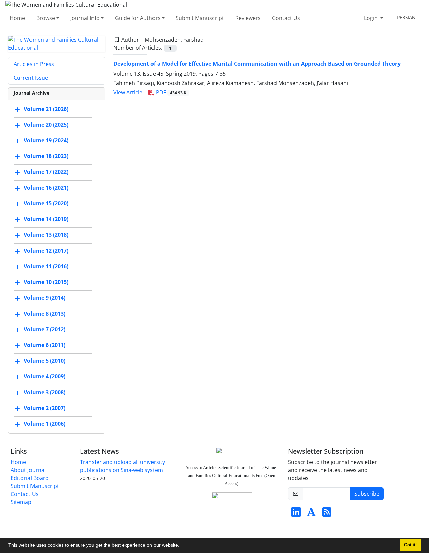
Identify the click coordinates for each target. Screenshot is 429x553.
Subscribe (366, 493)
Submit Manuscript (200, 18)
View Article (127, 92)
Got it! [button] (410, 545)
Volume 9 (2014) (44, 297)
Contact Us (286, 18)
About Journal (28, 470)
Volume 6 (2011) (44, 345)
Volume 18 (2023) (46, 156)
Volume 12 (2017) (46, 250)
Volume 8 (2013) (44, 313)
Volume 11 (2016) (46, 266)
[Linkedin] (296, 514)
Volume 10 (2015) (46, 282)
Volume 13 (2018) (46, 234)
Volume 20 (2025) (46, 124)
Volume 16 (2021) (46, 187)
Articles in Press (34, 64)
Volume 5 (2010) (44, 360)
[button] (182, 546)
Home (17, 18)
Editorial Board (30, 478)
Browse (45, 18)
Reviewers (248, 18)
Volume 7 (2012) (44, 329)
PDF (170, 92)
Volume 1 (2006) (44, 423)
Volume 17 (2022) (46, 172)
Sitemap (21, 502)
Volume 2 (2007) (44, 408)
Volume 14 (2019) (46, 219)
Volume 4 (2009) (44, 376)
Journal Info (85, 18)
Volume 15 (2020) (46, 203)
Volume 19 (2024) (46, 140)
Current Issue (31, 77)
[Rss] (327, 514)
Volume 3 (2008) (44, 392)
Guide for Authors (138, 18)
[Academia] (311, 514)
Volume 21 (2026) (46, 109)
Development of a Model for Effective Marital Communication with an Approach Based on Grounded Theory (257, 63)
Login (371, 18)
